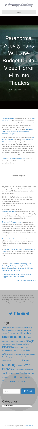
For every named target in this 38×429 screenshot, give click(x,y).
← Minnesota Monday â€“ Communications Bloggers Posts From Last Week (16, 275)
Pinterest (6, 361)
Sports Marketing (18, 369)
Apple (9, 327)
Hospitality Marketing (22, 344)
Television (24, 373)
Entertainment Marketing (19, 333)
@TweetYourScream (9, 211)
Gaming (16, 341)
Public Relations (18, 268)
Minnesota (19, 351)
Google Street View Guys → (26, 280)
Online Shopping (7, 357)
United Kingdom (24, 377)
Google (30, 341)
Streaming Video (28, 369)
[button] (28, 391)
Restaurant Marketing (15, 361)
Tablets (6, 373)
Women (12, 381)
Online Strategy (7, 268)
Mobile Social (12, 354)
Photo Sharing (25, 357)
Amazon (4, 327)
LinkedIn (27, 347)
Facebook (19, 336)
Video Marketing (15, 270)
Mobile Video (21, 354)
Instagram (19, 347)
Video (5, 381)
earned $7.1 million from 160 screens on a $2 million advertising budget (18, 131)
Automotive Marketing (18, 327)
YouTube (20, 381)
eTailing (7, 336)
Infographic (8, 347)
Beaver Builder (28, 426)
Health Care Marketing (8, 344)
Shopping (19, 365)
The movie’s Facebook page (11, 222)
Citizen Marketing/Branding (18, 264)
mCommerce (7, 351)
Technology (14, 373)
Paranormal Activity (8, 118)
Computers (20, 330)
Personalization (16, 357)
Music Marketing (31, 354)
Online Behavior (27, 266)
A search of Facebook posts (11, 239)
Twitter (14, 377)
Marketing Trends (15, 266)
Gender (21, 341)
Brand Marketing (9, 330)
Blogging (28, 327)
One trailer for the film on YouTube (13, 159)
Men (14, 351)
